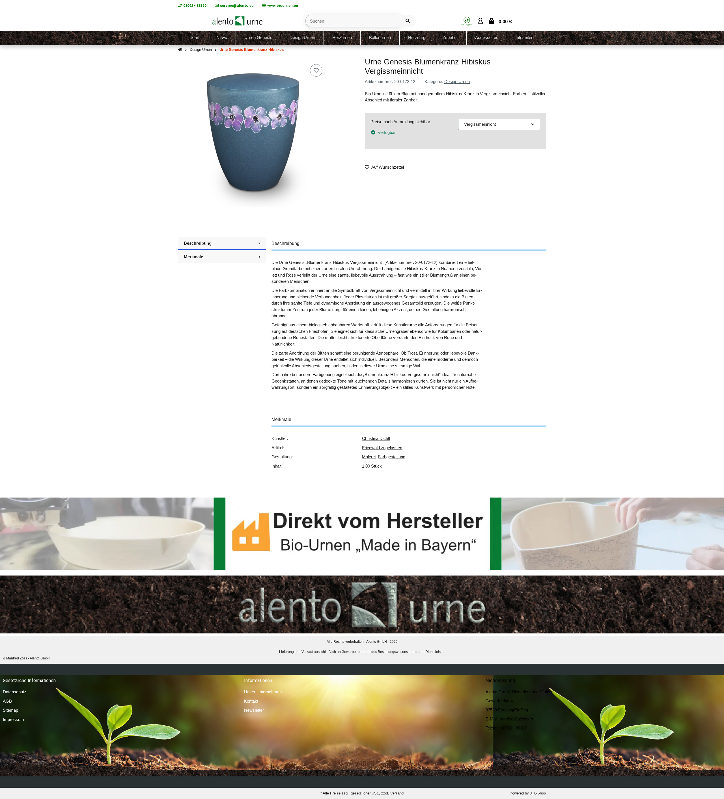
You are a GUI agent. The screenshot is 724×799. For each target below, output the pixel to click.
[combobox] (499, 124)
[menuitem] (195, 38)
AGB (7, 701)
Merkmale (193, 256)
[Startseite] (180, 50)
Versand (397, 793)
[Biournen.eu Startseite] (237, 20)
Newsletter (254, 710)
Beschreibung (198, 243)
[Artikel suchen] (408, 21)
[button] (480, 21)
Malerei (369, 456)
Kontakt (251, 701)
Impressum (13, 719)
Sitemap (10, 710)
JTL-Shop (538, 793)
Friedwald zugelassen (382, 447)
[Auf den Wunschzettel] (316, 70)
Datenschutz (14, 691)
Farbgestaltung (391, 456)
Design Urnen (457, 81)
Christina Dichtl (376, 438)
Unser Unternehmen (263, 691)
